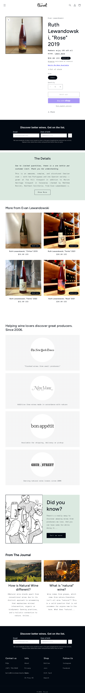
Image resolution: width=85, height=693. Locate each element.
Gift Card (48, 673)
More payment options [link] (64, 106)
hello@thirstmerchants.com (16, 673)
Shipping (51, 61)
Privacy (28, 668)
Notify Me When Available (58, 65)
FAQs (7, 663)
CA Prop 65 (29, 678)
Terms (27, 673)
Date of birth (45, 132)
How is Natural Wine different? (23, 587)
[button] (4, 5)
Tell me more (56, 535)
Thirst (45, 692)
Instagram (67, 663)
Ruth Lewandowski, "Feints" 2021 (61, 251)
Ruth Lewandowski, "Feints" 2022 (23, 299)
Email (15, 132)
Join (45, 668)
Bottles (47, 663)
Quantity (51, 82)
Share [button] (52, 112)
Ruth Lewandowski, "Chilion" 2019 (23, 251)
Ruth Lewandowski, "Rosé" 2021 (61, 299)
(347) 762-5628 (11, 668)
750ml (53, 78)
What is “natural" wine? (61, 587)
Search (46, 678)
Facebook (66, 668)
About (27, 663)
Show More (42, 192)
